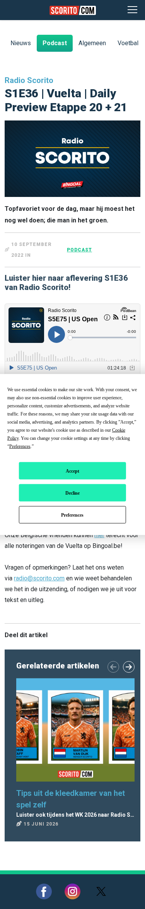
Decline (72, 492)
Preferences (72, 514)
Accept (72, 470)
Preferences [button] (20, 446)
